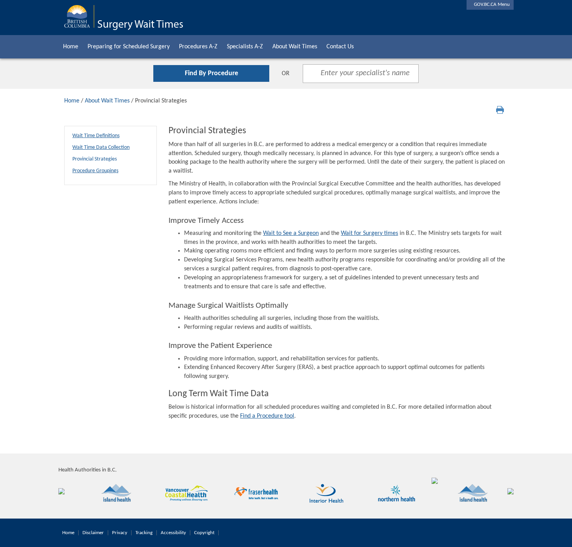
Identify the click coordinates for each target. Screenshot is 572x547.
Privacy (119, 532)
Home (70, 47)
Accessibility (173, 532)
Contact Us (340, 47)
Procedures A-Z (198, 47)
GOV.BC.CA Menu (490, 4)
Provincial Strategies (94, 159)
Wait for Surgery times (369, 233)
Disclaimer (93, 532)
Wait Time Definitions (95, 136)
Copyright (204, 532)
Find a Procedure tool (267, 416)
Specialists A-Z (245, 47)
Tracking (144, 532)
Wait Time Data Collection (101, 147)
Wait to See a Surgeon (291, 233)
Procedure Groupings (95, 171)
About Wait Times (294, 47)
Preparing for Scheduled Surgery (129, 47)
